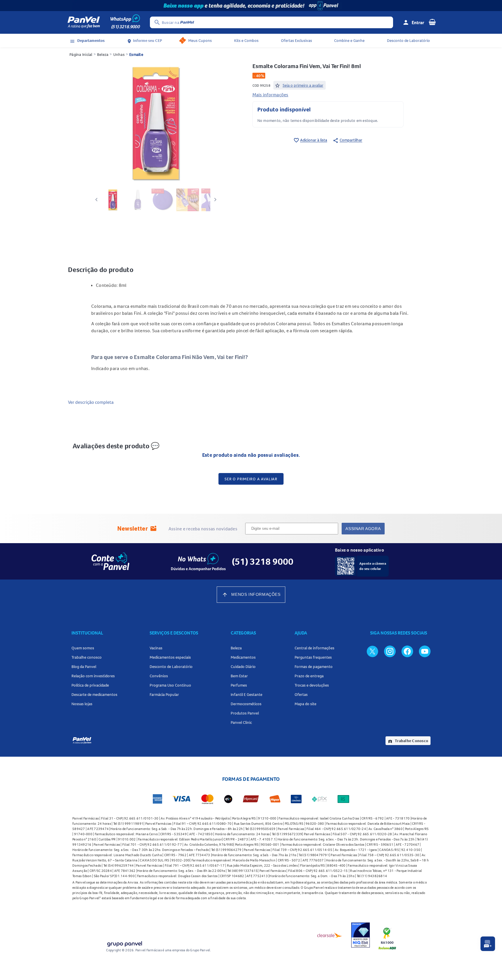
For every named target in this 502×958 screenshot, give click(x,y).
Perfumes (239, 685)
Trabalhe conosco (86, 657)
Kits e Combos (246, 40)
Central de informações (314, 647)
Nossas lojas (81, 703)
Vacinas (156, 647)
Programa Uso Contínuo (170, 685)
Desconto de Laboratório (408, 40)
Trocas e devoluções (312, 685)
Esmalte (136, 54)
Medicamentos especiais (170, 657)
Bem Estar (239, 675)
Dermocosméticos (246, 703)
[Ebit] (360, 935)
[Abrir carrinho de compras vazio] (432, 21)
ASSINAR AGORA (363, 528)
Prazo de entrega (309, 675)
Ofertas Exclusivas (296, 40)
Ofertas (301, 694)
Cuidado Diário (243, 666)
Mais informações (270, 94)
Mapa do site (305, 703)
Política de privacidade (90, 685)
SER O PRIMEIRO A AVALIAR (251, 478)
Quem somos (82, 647)
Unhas (119, 54)
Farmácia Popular (164, 694)
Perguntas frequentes (313, 657)
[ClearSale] (329, 935)
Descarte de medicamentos (94, 694)
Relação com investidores (93, 675)
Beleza (103, 54)
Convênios (159, 675)
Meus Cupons (200, 40)
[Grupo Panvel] (124, 942)
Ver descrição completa (91, 402)
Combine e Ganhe (349, 40)
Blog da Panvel (83, 666)
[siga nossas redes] (372, 651)
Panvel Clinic (241, 722)
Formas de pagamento (314, 666)
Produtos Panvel (245, 713)
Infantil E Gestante (246, 694)
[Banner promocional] (251, 5)
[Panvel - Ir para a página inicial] (83, 22)
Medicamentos (243, 657)
